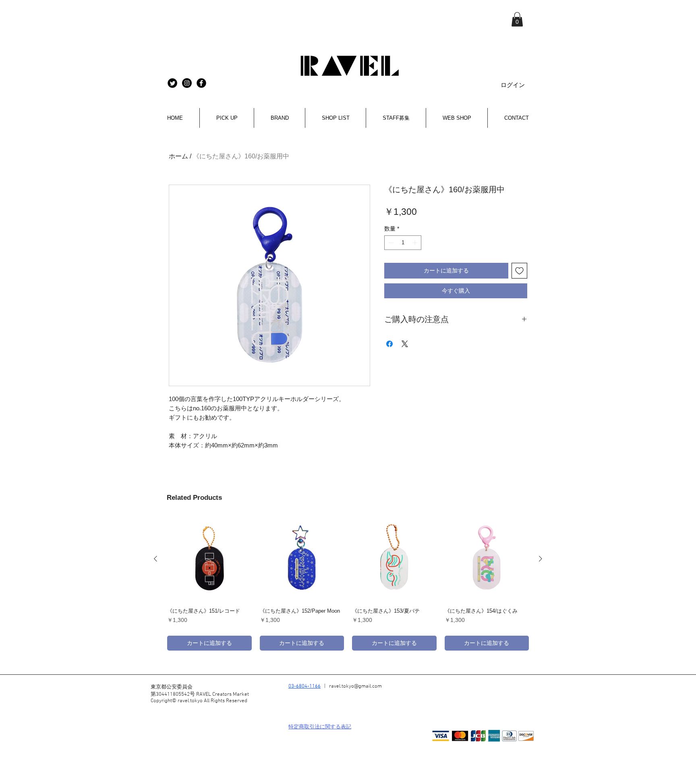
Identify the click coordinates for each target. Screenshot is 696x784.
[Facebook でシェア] (389, 344)
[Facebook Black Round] (201, 83)
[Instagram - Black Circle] (187, 83)
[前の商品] (155, 559)
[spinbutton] (403, 243)
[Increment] (415, 243)
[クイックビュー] (209, 559)
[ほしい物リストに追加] (519, 271)
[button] (517, 19)
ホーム (178, 156)
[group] (348, 583)
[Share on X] (405, 344)
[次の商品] (540, 559)
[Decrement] (390, 243)
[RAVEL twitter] (172, 83)
